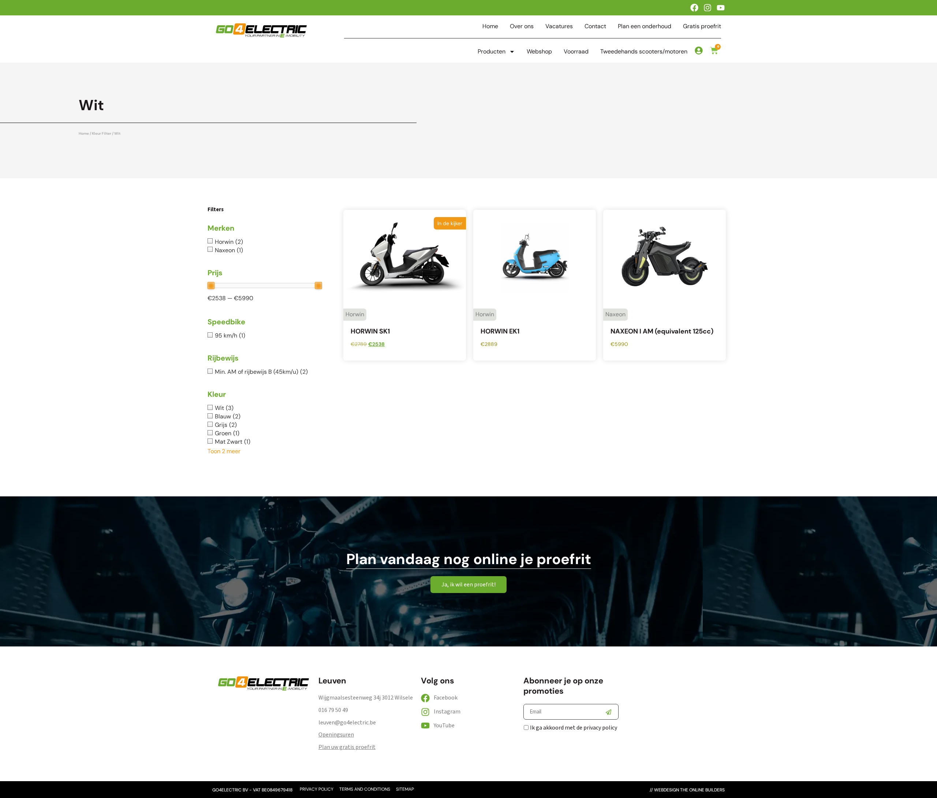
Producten (491, 51)
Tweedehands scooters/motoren (643, 51)
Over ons (522, 26)
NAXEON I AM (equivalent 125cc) (662, 331)
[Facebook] (694, 8)
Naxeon (615, 314)
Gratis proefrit (702, 26)
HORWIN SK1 (370, 331)
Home (490, 26)
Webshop (539, 51)
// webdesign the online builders (687, 790)
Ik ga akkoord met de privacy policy (573, 728)
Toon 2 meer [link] (224, 451)
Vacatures (559, 26)
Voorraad (576, 51)
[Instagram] (707, 8)
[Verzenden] (608, 712)
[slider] (210, 285)
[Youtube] (721, 8)
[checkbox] (265, 241)
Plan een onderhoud (644, 26)
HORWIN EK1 (500, 331)
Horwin (355, 314)
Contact (595, 26)
